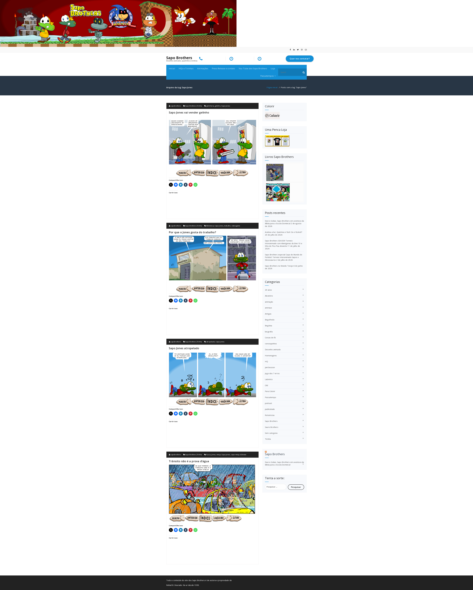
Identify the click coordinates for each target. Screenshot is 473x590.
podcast (268, 403)
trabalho (227, 226)
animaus (268, 307)
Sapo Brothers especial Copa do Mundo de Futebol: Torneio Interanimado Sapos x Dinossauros (283, 257)
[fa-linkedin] (294, 49)
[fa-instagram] (302, 49)
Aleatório (269, 296)
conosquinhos (271, 343)
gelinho (217, 106)
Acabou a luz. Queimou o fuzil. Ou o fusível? (283, 232)
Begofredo (269, 319)
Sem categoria (271, 433)
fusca (208, 454)
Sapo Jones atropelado (184, 348)
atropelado (210, 342)
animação (269, 302)
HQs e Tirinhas (186, 68)
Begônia (268, 325)
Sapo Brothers (179, 58)
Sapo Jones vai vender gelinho (189, 112)
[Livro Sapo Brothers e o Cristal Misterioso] (284, 192)
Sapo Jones (225, 106)
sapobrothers (175, 106)
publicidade (270, 409)
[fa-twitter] (298, 49)
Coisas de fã (270, 337)
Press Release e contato (223, 68)
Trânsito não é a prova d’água (189, 461)
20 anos (268, 290)
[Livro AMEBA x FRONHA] (284, 172)
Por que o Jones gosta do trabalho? (192, 232)
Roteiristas (270, 415)
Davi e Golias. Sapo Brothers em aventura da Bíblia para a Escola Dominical (284, 222)
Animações (202, 68)
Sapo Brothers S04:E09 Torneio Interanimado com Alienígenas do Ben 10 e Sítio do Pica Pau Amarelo (283, 243)
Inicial (172, 68)
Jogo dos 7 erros (272, 373)
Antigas (268, 313)
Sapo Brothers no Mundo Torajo (279, 266)
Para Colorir (270, 391)
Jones (213, 454)
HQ (266, 361)
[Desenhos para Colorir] (284, 115)
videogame (236, 226)
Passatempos (267, 75)
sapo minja (235, 454)
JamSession (270, 367)
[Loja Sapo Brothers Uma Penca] (284, 140)
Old (266, 385)
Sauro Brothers (271, 427)
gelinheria (210, 106)
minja (219, 454)
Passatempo (270, 397)
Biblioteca (210, 226)
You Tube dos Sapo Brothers (253, 68)
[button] (304, 72)
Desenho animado (273, 349)
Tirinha (199, 106)
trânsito (243, 454)
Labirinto (269, 379)
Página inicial (272, 87)
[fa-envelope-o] (306, 49)
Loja (273, 68)
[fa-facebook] (290, 49)
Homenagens (271, 355)
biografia (269, 331)
